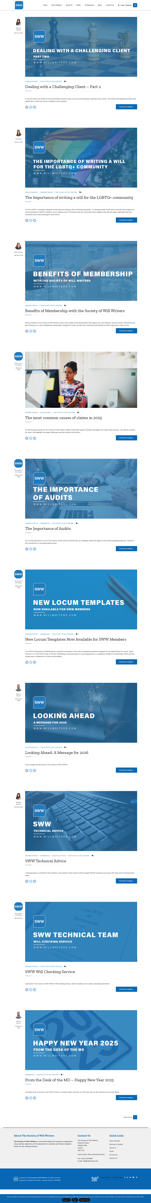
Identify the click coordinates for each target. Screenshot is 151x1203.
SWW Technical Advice (45, 860)
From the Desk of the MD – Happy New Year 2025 (69, 1079)
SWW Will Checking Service (50, 971)
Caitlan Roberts (18, 252)
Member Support (31, 81)
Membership (45, 523)
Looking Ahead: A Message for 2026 (56, 752)
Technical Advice (59, 856)
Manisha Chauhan (18, 29)
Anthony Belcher (18, 695)
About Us (69, 5)
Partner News (45, 412)
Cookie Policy (84, 1200)
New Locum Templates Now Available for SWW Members (75, 639)
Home (45, 5)
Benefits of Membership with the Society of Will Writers (75, 310)
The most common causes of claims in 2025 (63, 417)
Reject (75, 1200)
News (100, 5)
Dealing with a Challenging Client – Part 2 (63, 86)
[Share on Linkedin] (34, 107)
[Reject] (148, 1199)
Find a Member (56, 5)
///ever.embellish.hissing (96, 1154)
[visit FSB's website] (95, 1179)
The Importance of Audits (48, 528)
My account (113, 1155)
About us (112, 1148)
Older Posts (127, 1117)
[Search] (135, 5)
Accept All (66, 1200)
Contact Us (110, 5)
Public (79, 5)
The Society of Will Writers (51, 81)
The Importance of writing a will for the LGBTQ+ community (79, 197)
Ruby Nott (18, 139)
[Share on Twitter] (30, 107)
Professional (89, 5)
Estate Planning (31, 192)
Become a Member (116, 1144)
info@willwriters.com (90, 1161)
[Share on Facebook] (26, 107)
